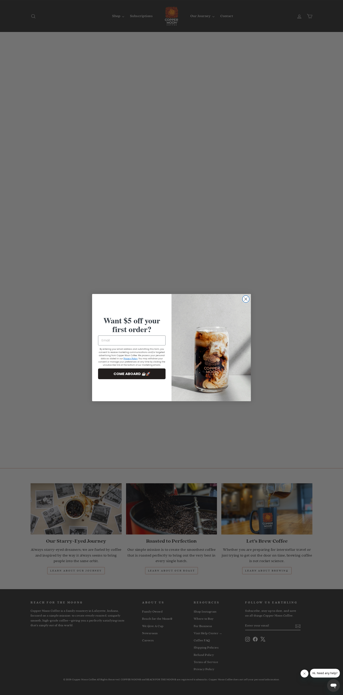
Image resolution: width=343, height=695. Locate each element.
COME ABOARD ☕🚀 (132, 373)
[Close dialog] (245, 299)
